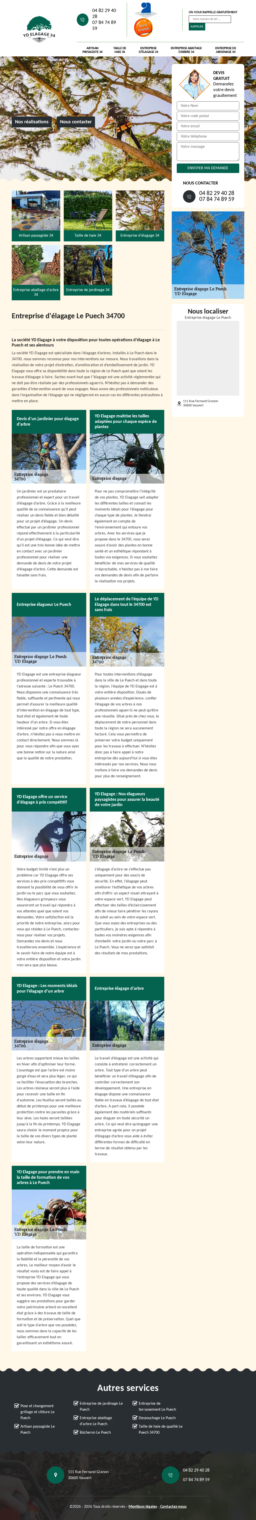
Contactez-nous (172, 1507)
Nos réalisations (31, 122)
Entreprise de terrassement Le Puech (157, 1407)
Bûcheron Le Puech (95, 1433)
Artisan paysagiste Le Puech (37, 1430)
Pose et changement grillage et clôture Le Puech (37, 1412)
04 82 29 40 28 (104, 13)
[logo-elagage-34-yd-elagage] (39, 29)
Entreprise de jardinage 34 (225, 50)
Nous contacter (76, 122)
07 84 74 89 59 (104, 25)
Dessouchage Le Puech (157, 1418)
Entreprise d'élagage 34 (148, 50)
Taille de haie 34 (119, 50)
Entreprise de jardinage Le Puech (101, 1407)
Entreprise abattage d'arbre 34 (186, 50)
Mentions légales (142, 1507)
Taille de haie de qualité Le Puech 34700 (160, 1430)
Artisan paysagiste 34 (92, 50)
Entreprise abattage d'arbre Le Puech (96, 1421)
